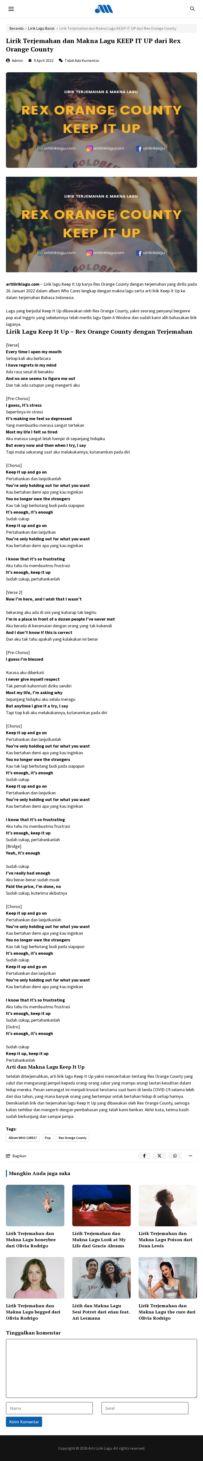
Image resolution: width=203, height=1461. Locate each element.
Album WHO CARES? (23, 1138)
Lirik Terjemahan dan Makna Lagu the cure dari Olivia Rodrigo (167, 1312)
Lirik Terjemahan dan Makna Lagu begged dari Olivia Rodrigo (33, 1312)
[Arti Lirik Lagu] (104, 9)
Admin (17, 60)
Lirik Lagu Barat (41, 28)
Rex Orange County (72, 1138)
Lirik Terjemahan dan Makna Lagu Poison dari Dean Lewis (165, 1239)
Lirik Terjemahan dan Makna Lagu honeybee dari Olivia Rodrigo (31, 1239)
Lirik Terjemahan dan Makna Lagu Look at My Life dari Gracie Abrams (99, 1239)
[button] (192, 9)
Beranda (16, 28)
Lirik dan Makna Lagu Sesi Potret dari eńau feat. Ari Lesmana (101, 1312)
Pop (48, 1138)
